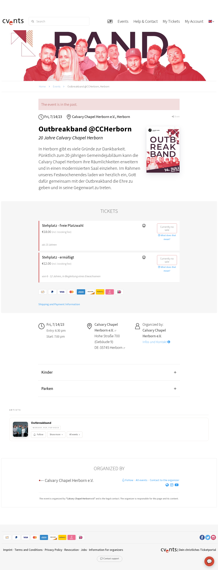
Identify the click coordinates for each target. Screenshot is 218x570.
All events (73, 434)
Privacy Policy (53, 550)
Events (56, 86)
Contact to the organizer (164, 480)
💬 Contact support (109, 559)
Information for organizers (106, 550)
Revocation (71, 550)
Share (177, 116)
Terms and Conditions (28, 550)
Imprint (7, 550)
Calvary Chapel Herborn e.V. (69, 480)
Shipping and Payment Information (59, 304)
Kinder (47, 372)
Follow (40, 434)
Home (42, 86)
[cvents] (13, 21)
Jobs (84, 550)
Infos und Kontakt (155, 342)
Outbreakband (41, 423)
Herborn (116, 347)
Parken (47, 388)
